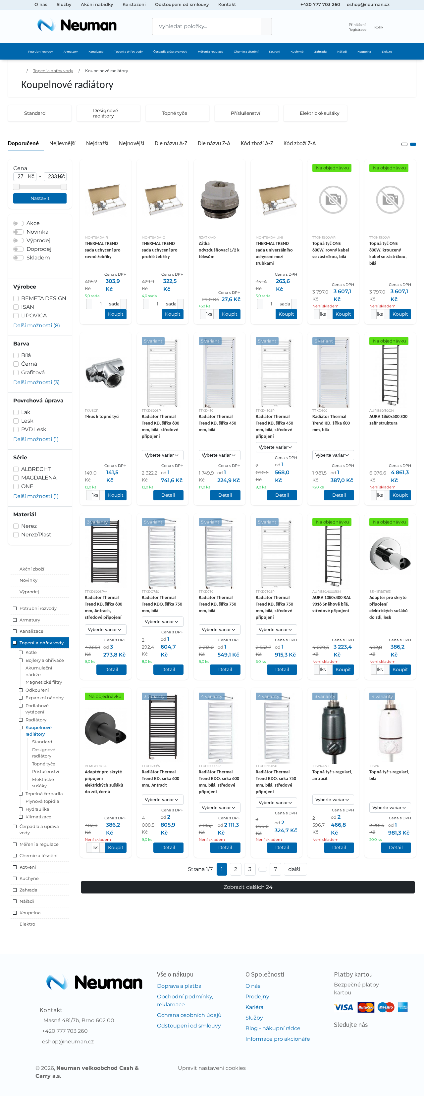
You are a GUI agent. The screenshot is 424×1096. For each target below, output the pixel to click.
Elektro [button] (27, 924)
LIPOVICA (34, 315)
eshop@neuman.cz (368, 4)
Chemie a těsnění (246, 51)
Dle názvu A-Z (171, 144)
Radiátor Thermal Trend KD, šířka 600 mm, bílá (331, 423)
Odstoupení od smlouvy (182, 4)
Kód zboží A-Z (257, 144)
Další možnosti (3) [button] (36, 382)
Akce (33, 223)
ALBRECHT (36, 469)
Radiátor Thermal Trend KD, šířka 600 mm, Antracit (160, 779)
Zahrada (320, 51)
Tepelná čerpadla (44, 793)
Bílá (26, 355)
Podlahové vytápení (37, 709)
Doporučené (23, 144)
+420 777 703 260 (320, 4)
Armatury (71, 51)
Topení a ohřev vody (128, 51)
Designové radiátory (43, 753)
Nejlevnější (62, 144)
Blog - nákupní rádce (272, 1028)
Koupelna (364, 51)
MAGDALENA (38, 478)
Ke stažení (134, 4)
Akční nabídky (97, 4)
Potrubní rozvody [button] (38, 608)
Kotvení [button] (28, 867)
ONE (27, 486)
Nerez (29, 526)
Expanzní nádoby (45, 697)
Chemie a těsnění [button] (39, 855)
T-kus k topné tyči (102, 416)
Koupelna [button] (30, 912)
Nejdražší (97, 144)
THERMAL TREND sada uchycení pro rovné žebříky (103, 250)
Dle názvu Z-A (214, 144)
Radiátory (36, 719)
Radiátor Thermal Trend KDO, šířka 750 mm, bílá (162, 604)
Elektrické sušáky (43, 783)
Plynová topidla (42, 801)
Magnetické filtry (44, 682)
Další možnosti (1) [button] (36, 439)
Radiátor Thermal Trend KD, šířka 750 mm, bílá (217, 604)
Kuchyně (297, 51)
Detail (168, 495)
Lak (25, 412)
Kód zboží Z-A (300, 144)
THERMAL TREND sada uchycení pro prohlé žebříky (160, 250)
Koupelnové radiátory (106, 70)
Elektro (387, 51)
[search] (266, 26)
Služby (64, 4)
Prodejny (257, 996)
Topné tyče (43, 763)
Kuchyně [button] (29, 878)
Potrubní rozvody (40, 51)
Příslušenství (45, 771)
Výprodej (38, 240)
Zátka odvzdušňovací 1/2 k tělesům (219, 250)
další (294, 869)
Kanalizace (95, 51)
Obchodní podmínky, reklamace (185, 1000)
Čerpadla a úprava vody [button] (39, 830)
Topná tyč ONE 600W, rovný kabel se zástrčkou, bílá (330, 250)
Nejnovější (131, 144)
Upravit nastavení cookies (212, 1068)
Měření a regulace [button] (39, 844)
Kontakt (227, 4)
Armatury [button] (30, 619)
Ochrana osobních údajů (189, 1015)
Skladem (38, 257)
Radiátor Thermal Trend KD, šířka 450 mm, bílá (217, 423)
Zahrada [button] (28, 889)
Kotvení (274, 51)
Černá (29, 364)
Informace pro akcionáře (277, 1039)
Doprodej (38, 249)
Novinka (37, 232)
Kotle (31, 652)
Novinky (28, 580)
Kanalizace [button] (31, 631)
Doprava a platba (179, 986)
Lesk (27, 421)
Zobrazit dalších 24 (248, 887)
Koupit (116, 314)
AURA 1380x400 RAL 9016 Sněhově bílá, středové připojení (331, 604)
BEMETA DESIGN (43, 298)
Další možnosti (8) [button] (36, 325)
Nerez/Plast (36, 534)
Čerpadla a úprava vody (170, 51)
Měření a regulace (210, 51)
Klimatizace (38, 816)
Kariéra (254, 1007)
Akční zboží (32, 568)
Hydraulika (37, 809)
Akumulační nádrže (39, 671)
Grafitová (33, 372)
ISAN (27, 307)
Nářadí (342, 51)
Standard (42, 741)
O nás (40, 4)
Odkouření (37, 690)
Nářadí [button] (27, 901)
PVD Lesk (33, 429)
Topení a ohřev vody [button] (42, 642)
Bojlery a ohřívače (45, 660)
